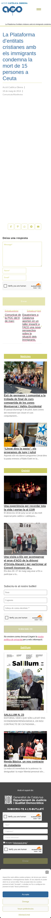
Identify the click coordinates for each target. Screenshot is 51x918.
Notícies (25, 356)
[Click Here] (38, 9)
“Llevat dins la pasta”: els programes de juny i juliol (20, 450)
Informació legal (24, 915)
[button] (47, 872)
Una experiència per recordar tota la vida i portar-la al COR (25, 508)
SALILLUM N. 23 (14, 714)
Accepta (25, 894)
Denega (25, 901)
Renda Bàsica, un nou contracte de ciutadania (24, 763)
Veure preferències (26, 909)
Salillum (25, 647)
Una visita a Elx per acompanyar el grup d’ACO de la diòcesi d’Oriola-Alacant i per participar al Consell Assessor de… (25, 562)
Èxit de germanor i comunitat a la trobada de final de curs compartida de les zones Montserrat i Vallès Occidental (25, 401)
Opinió (25, 470)
